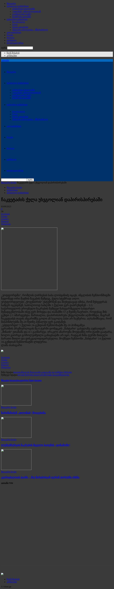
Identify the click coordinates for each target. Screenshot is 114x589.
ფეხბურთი (12, 190)
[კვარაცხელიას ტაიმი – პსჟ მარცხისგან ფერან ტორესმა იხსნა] (16, 469)
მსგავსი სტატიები (10, 380)
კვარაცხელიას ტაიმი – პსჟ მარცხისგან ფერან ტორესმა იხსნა (40, 477)
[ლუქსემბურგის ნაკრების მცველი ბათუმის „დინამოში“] (16, 437)
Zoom (15, 24)
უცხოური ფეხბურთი (17, 19)
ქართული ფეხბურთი (18, 6)
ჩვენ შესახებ (13, 53)
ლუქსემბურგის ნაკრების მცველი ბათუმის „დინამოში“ (35, 445)
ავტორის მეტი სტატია (30, 380)
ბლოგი (10, 37)
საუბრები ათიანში (21, 17)
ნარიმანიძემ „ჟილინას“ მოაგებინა (23, 412)
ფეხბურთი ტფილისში (23, 9)
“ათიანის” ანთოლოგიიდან (26, 11)
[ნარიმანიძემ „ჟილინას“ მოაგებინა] (16, 405)
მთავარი (11, 3)
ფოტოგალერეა (15, 43)
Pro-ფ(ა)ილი (18, 22)
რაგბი (10, 35)
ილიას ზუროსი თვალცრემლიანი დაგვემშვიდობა (43, 375)
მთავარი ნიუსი (8, 182)
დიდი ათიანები (20, 27)
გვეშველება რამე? (21, 14)
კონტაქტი (12, 55)
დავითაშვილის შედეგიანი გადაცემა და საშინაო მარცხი (42, 372)
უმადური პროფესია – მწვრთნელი (30, 30)
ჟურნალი (11, 40)
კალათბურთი (14, 32)
